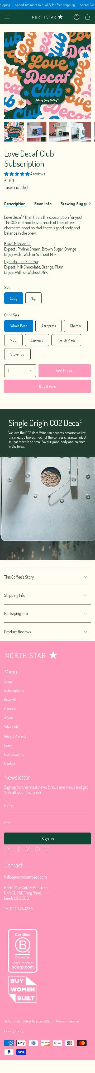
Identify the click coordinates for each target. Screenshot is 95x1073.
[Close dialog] (90, 523)
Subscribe (70, 545)
